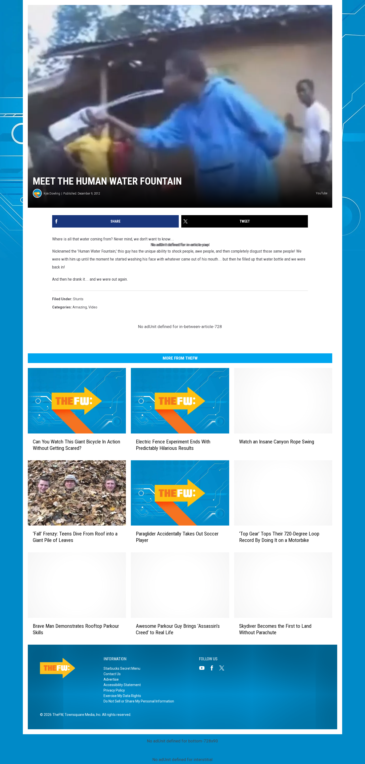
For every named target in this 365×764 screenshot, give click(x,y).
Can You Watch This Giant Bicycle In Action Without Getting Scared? (76, 445)
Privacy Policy (114, 690)
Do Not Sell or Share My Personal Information (139, 701)
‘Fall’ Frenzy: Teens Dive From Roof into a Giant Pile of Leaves (75, 537)
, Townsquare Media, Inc (82, 715)
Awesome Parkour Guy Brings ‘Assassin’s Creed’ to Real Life (178, 629)
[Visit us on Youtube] (204, 668)
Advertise (111, 679)
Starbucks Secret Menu (122, 668)
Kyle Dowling (52, 193)
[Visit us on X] (224, 668)
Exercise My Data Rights (122, 696)
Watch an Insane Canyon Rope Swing (276, 442)
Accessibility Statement (122, 685)
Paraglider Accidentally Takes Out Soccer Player (177, 537)
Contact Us (112, 674)
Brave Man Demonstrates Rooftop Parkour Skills (76, 629)
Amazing (80, 307)
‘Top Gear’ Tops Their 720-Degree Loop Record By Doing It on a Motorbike (279, 537)
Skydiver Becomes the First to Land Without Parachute (275, 629)
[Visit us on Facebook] (214, 668)
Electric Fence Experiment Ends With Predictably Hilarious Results (173, 445)
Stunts (78, 299)
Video (92, 307)
